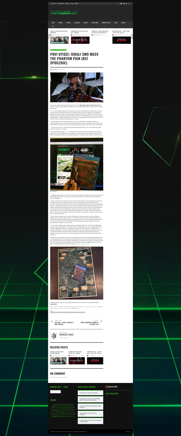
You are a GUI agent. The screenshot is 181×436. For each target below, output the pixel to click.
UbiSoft (71, 404)
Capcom (71, 414)
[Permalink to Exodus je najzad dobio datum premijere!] (58, 360)
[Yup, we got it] (76, 164)
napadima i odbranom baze (82, 243)
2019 (62, 414)
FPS (67, 416)
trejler (62, 413)
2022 (57, 414)
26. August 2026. (63, 34)
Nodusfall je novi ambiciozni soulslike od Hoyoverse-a (58, 32)
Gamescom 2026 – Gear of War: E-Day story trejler (79, 32)
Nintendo (72, 407)
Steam (66, 406)
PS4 (62, 409)
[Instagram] (121, 3)
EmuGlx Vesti (54, 50)
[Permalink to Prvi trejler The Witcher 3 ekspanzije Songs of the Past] (121, 40)
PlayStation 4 (82, 312)
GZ (65, 195)
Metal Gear (58, 312)
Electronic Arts (71, 416)
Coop (60, 414)
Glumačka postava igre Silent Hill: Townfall (75, 352)
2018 (51, 414)
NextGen (73, 409)
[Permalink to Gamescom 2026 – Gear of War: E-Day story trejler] (80, 40)
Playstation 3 (53, 413)
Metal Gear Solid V (73, 312)
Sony (54, 409)
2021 (64, 416)
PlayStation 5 (56, 411)
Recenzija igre (55, 406)
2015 (51, 312)
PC (78, 312)
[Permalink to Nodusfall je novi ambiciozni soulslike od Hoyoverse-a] (59, 40)
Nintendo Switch (63, 407)
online (69, 406)
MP (68, 411)
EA (51, 416)
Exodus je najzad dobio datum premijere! (57, 352)
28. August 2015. (62, 69)
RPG (74, 413)
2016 (65, 413)
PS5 (51, 409)
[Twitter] (123, 3)
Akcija (61, 404)
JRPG (54, 414)
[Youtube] (126, 3)
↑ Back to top (128, 431)
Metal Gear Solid (65, 312)
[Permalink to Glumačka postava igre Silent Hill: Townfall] (77, 360)
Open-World (56, 404)
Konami (54, 312)
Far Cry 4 (67, 131)
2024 (70, 411)
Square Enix (70, 413)
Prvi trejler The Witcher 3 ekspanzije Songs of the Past (120, 32)
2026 (60, 409)
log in (56, 377)
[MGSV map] (76, 273)
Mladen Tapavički (55, 34)
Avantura (62, 406)
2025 (73, 411)
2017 (65, 411)
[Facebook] (118, 3)
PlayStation (67, 409)
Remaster (66, 414)
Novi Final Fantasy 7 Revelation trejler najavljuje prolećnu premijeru (101, 32)
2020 (68, 407)
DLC (58, 407)
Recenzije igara (62, 50)
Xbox (57, 409)
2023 (63, 411)
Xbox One (66, 404)
